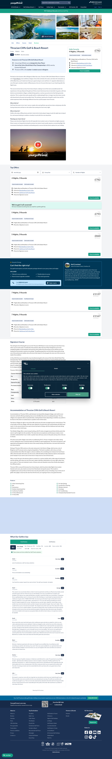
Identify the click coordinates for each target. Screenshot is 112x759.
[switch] (47, 388)
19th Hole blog (13, 723)
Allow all (78, 394)
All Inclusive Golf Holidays (53, 733)
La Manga (49, 720)
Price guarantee (14, 725)
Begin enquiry (53, 283)
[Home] (16, 2)
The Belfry (31, 713)
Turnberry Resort (33, 728)
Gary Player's (17, 78)
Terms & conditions (14, 730)
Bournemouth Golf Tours (35, 730)
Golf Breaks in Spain (52, 723)
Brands (67, 716)
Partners (68, 713)
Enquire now (92, 698)
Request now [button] (93, 722)
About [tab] (79, 368)
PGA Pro (49, 738)
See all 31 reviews (25, 54)
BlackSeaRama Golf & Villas (84, 63)
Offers (18, 43)
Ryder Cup (31, 716)
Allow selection (56, 394)
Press (11, 720)
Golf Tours (41, 7)
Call (22, 282)
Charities (12, 718)
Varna (22, 51)
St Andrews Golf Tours (34, 725)
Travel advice (13, 728)
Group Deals (83, 7)
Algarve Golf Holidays (52, 718)
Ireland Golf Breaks (33, 735)
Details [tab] (56, 368)
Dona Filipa (31, 738)
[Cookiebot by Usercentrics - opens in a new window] (82, 363)
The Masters (32, 720)
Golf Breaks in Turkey (52, 728)
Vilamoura (49, 716)
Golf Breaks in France (52, 713)
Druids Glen (32, 723)
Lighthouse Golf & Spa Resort (84, 65)
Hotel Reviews (23, 541)
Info (13, 43)
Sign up (100, 7)
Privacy (12, 733)
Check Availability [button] (85, 71)
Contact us (12, 735)
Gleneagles (31, 733)
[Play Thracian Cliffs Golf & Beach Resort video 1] (38, 145)
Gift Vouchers (72, 7)
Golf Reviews (52, 541)
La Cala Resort (50, 730)
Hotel (30, 43)
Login (95, 7)
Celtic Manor (32, 718)
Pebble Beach (50, 735)
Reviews (36, 43)
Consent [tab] (33, 368)
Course (24, 43)
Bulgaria (17, 51)
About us (12, 713)
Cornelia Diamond (51, 725)
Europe (12, 51)
